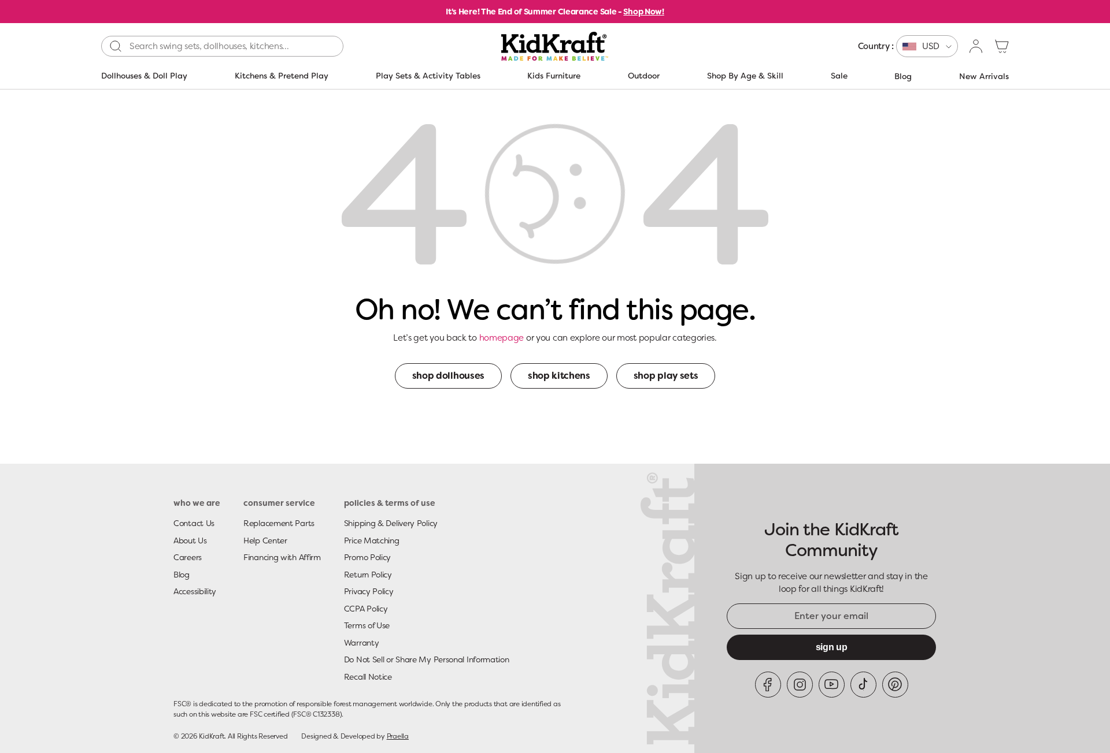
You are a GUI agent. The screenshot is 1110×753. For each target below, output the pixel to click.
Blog (903, 76)
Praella (398, 736)
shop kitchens (559, 376)
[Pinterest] (895, 685)
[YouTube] (832, 685)
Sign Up (832, 647)
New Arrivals (984, 76)
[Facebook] (768, 685)
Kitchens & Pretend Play (281, 75)
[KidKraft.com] (554, 46)
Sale (839, 75)
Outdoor (644, 75)
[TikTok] (863, 685)
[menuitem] (908, 46)
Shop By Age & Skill (745, 75)
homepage (501, 338)
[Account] (976, 46)
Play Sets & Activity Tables (428, 75)
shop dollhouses (448, 376)
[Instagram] (800, 685)
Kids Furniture (553, 75)
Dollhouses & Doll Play (144, 75)
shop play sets (666, 376)
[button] (1002, 46)
